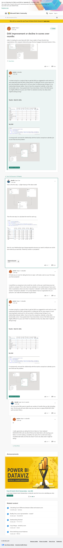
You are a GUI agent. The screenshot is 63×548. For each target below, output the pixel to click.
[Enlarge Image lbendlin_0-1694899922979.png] (22, 198)
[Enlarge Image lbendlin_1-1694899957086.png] (22, 230)
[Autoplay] (29, 496)
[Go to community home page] (17, 13)
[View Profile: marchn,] (10, 73)
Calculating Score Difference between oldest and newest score (26, 507)
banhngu (20, 509)
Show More (11, 61)
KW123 (18, 533)
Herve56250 (20, 515)
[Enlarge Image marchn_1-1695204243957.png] (24, 130)
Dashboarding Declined (16, 519)
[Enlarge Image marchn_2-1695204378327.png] (24, 152)
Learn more (46, 21)
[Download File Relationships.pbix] (18, 261)
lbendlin (13, 180)
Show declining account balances (19, 531)
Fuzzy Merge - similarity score (18, 525)
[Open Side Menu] (6, 13)
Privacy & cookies (43, 541)
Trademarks (59, 541)
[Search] (47, 13)
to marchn (26, 402)
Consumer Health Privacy (21, 544)
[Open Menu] (57, 17)
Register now (5, 8)
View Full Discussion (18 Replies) (14, 176)
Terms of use (52, 541)
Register (51, 13)
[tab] (31, 496)
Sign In (55, 13)
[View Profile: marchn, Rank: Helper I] (9, 29)
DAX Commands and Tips (12, 17)
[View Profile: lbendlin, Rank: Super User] (8, 181)
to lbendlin (19, 72)
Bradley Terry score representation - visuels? (21, 513)
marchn (13, 28)
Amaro (18, 527)
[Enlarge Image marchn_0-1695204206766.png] (24, 114)
